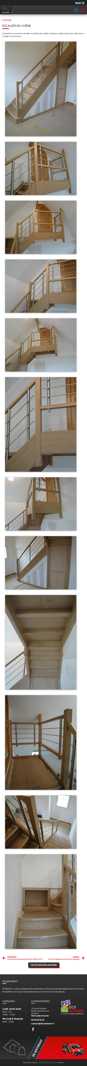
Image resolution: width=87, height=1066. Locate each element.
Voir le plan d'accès (40, 1015)
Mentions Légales (30, 1062)
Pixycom (60, 1062)
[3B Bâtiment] (7, 10)
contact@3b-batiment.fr (42, 1023)
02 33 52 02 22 (37, 1020)
